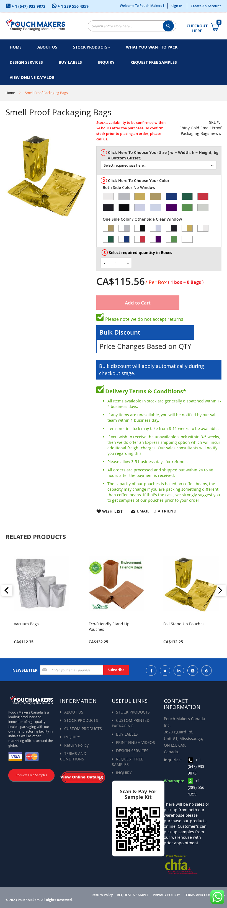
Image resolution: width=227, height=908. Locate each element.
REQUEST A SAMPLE (133, 895)
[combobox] (132, 25)
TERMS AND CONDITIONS (73, 756)
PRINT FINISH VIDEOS (135, 742)
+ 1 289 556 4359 (72, 6)
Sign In (176, 6)
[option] (108, 196)
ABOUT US (73, 712)
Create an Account (206, 6)
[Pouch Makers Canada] (35, 24)
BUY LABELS (127, 734)
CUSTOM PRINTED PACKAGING (130, 723)
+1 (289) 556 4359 (196, 787)
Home (10, 92)
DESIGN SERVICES (132, 750)
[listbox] (161, 163)
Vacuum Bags (26, 623)
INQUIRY (72, 736)
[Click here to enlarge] (47, 175)
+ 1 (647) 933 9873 (28, 6)
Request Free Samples (31, 775)
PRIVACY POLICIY (166, 895)
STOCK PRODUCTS (81, 720)
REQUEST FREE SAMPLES (127, 761)
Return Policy (76, 745)
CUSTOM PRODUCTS (83, 728)
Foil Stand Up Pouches (184, 623)
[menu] (113, 62)
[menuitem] (15, 47)
